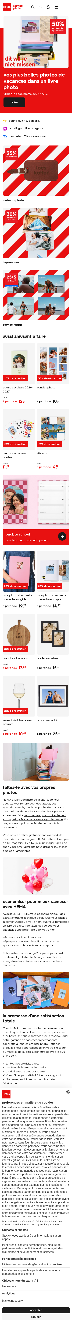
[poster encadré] (53, 696)
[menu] (65, 7)
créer (14, 102)
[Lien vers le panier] (56, 7)
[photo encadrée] (53, 634)
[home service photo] (13, 7)
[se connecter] (48, 7)
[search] (32, 7)
